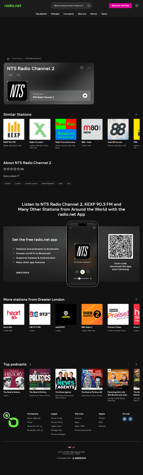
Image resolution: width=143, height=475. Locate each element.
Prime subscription (83, 430)
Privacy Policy (57, 422)
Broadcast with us (35, 430)
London (18, 183)
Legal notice (56, 426)
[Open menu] (137, 5)
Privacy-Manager (58, 434)
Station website (9, 176)
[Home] (8, 58)
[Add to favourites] (82, 67)
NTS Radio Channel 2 (43, 97)
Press (29, 422)
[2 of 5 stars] (8, 169)
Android (102, 426)
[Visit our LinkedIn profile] (124, 418)
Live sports (69, 14)
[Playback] (85, 95)
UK (73, 447)
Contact (78, 418)
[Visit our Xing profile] (130, 418)
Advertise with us (34, 426)
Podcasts (55, 14)
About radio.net (33, 418)
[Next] (136, 113)
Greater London (31, 183)
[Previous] (128, 113)
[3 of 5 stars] (11, 169)
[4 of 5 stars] (15, 169)
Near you (82, 14)
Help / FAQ (79, 426)
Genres (93, 14)
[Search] (88, 5)
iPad (101, 422)
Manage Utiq (56, 430)
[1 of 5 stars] (5, 169)
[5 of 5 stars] (18, 169)
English (7, 183)
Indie (10, 75)
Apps (77, 422)
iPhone (102, 418)
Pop (18, 75)
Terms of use (56, 418)
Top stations (41, 14)
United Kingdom (48, 183)
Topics (104, 14)
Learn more (22, 272)
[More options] (89, 68)
